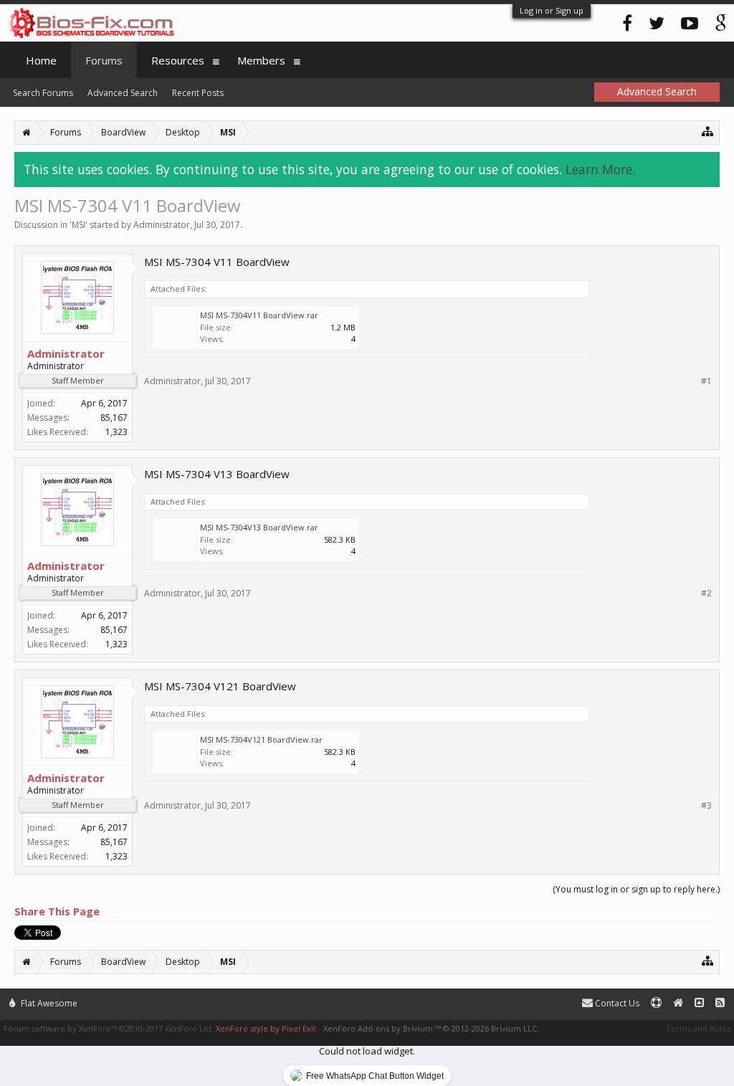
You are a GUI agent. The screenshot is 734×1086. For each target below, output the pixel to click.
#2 (706, 593)
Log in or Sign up (551, 10)
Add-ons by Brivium (431, 1028)
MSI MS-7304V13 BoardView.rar (259, 527)
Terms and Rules (698, 1028)
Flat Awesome (48, 1003)
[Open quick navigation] (708, 131)
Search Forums (43, 93)
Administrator (161, 225)
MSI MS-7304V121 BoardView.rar (261, 739)
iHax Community (367, 997)
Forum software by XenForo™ (109, 1028)
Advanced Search (122, 93)
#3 (706, 805)
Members (261, 60)
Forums (104, 60)
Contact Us (616, 1003)
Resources (177, 60)
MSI (78, 225)
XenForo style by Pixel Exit (266, 1028)
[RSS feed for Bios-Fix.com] (720, 1003)
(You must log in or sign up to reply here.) (636, 889)
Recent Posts (198, 93)
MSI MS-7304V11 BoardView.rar (259, 315)
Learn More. (600, 169)
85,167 (114, 417)
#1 (706, 381)
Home (41, 60)
